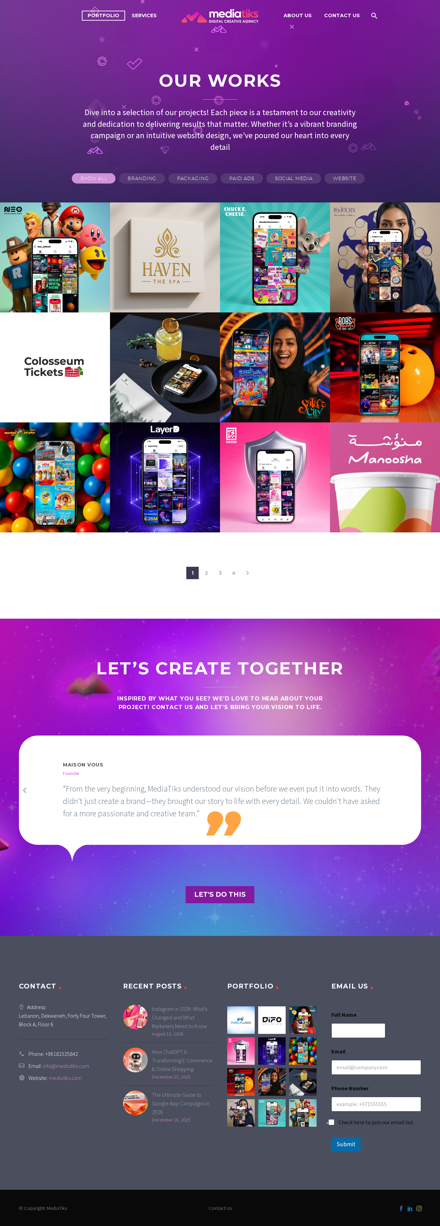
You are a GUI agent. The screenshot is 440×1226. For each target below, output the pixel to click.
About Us (298, 15)
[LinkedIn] (410, 1208)
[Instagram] (419, 1208)
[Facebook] (401, 1208)
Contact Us (342, 15)
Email (340, 1051)
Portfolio (103, 15)
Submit (346, 1144)
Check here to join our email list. (376, 1122)
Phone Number (349, 1088)
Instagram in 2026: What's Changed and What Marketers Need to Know (179, 1017)
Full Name (345, 1015)
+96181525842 (61, 1053)
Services (144, 15)
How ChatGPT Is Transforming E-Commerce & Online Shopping (182, 1060)
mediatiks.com (65, 1077)
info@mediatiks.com (66, 1065)
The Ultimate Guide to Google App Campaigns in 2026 (180, 1103)
